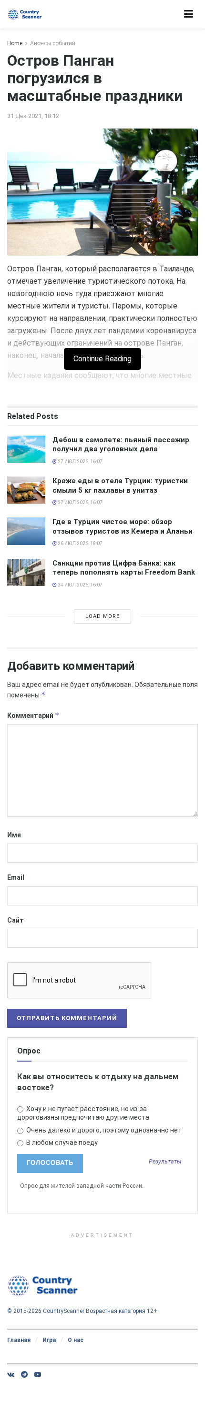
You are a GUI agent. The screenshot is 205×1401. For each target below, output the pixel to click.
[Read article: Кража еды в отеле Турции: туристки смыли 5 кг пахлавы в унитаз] (26, 490)
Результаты (165, 1162)
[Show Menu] (188, 14)
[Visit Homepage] (25, 14)
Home (14, 43)
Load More (102, 616)
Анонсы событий (52, 43)
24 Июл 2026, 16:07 (79, 584)
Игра (49, 1340)
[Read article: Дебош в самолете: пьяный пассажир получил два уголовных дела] (26, 449)
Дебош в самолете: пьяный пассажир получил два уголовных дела (120, 445)
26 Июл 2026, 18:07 (79, 543)
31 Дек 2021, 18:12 (33, 115)
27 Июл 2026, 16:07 (79, 461)
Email (15, 877)
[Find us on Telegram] (24, 1374)
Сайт (15, 920)
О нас (75, 1340)
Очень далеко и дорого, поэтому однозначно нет (103, 1130)
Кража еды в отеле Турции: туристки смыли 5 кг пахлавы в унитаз (120, 486)
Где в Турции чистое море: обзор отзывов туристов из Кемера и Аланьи (122, 526)
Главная (19, 1340)
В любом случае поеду (61, 1142)
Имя (14, 835)
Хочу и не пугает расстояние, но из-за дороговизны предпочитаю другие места (83, 1113)
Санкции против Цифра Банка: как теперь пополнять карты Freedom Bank (123, 568)
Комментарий (33, 715)
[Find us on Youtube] (37, 1374)
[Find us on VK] (10, 1374)
